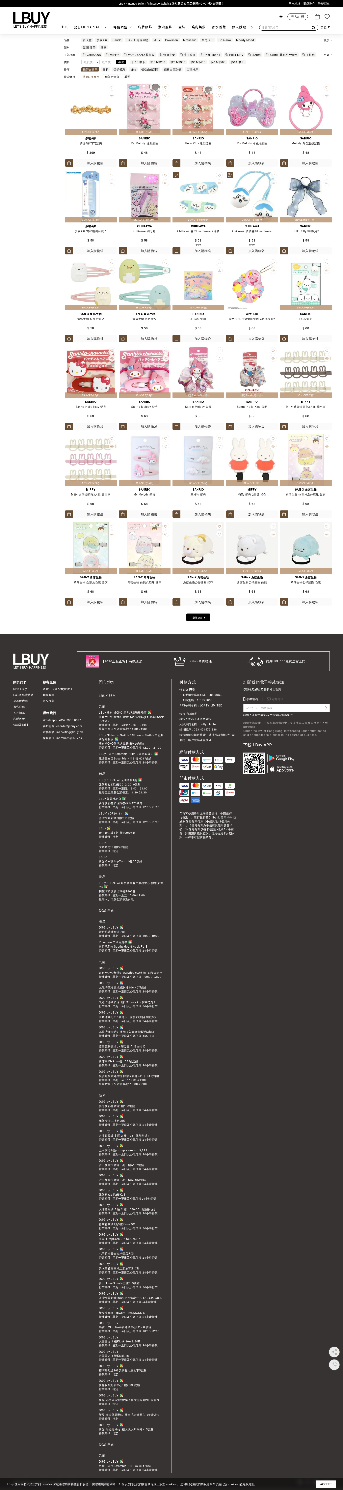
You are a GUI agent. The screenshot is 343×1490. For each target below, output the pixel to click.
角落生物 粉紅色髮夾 (90, 319)
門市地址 (294, 4)
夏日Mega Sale (89, 27)
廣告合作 (19, 707)
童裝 (182, 27)
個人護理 (239, 27)
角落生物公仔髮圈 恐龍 (306, 582)
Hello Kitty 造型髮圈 (198, 143)
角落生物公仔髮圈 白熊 (252, 582)
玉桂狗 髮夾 (198, 494)
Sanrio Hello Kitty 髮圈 (252, 407)
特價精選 (121, 27)
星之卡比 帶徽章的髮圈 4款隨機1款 (252, 319)
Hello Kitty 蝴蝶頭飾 (306, 231)
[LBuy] (31, 20)
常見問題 (49, 701)
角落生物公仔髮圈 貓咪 (198, 582)
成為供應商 (20, 701)
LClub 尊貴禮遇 (23, 695)
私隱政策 (19, 719)
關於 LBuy (20, 689)
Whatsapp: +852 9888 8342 (62, 720)
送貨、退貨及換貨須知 (57, 689)
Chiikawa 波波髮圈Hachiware (252, 231)
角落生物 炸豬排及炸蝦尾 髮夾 (306, 494)
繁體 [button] (324, 27)
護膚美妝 (199, 27)
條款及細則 (20, 725)
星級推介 (309, 4)
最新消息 (324, 4)
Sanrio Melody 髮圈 (198, 407)
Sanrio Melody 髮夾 (144, 407)
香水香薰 (219, 27)
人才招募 (19, 713)
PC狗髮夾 (305, 319)
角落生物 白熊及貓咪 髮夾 (145, 582)
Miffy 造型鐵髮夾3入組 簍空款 (306, 407)
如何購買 (49, 695)
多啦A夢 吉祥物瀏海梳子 (91, 231)
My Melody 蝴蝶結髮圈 (252, 143)
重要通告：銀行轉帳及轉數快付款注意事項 (171, 3)
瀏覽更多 (198, 617)
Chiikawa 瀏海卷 (144, 231)
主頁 (64, 27)
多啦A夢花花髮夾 (91, 143)
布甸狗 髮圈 (198, 319)
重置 (127, 77)
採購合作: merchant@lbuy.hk (62, 738)
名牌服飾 (145, 27)
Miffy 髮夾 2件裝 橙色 (252, 494)
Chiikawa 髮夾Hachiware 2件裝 (198, 231)
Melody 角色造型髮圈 (306, 143)
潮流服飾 (165, 27)
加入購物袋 (95, 163)
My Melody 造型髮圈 (144, 143)
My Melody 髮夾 (144, 494)
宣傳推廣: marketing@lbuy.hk (63, 732)
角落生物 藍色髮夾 (144, 319)
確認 (121, 62)
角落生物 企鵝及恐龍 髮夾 (91, 582)
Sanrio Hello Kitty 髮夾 (90, 407)
